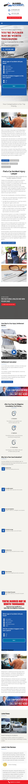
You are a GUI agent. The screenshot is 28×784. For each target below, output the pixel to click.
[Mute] (23, 358)
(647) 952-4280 (9, 49)
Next (14, 86)
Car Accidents (5, 163)
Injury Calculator (7, 381)
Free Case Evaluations (15, 17)
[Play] (3, 358)
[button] (14, 352)
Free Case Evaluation (9, 304)
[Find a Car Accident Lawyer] (14, 4)
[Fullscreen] (25, 358)
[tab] (5, 161)
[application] (14, 352)
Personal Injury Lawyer (8, 242)
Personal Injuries (14, 160)
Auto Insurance (13, 163)
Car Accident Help (6, 166)
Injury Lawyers (5, 160)
